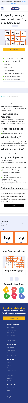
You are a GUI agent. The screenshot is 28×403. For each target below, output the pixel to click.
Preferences (14, 209)
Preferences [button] (10, 201)
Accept (14, 205)
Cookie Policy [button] (5, 199)
